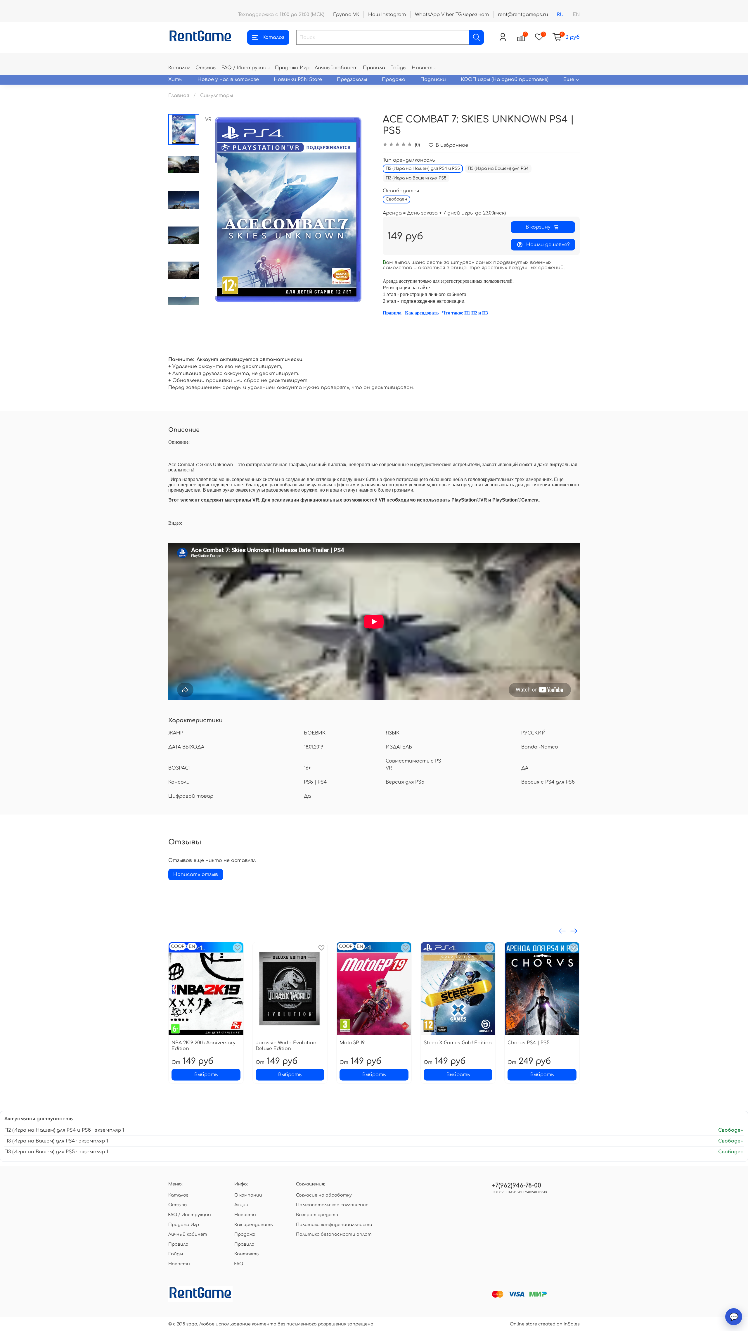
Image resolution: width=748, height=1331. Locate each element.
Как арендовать (422, 312)
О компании (248, 1195)
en (576, 14)
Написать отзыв (195, 874)
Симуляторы (216, 95)
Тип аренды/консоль (409, 160)
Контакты (246, 1254)
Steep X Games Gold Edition (458, 1042)
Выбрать (206, 1074)
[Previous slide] (214, 210)
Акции (241, 1204)
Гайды (398, 67)
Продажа (393, 79)
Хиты (175, 79)
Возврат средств (317, 1214)
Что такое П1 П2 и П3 (465, 312)
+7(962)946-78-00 (516, 1185)
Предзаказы (352, 79)
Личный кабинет (336, 67)
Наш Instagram (387, 14)
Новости (424, 67)
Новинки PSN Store (298, 79)
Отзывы (206, 67)
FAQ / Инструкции (246, 67)
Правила (374, 67)
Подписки (433, 79)
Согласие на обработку (324, 1195)
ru (560, 14)
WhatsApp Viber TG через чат (452, 14)
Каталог (273, 37)
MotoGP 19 (352, 1042)
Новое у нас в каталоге (228, 79)
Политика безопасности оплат (334, 1234)
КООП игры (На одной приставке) (504, 79)
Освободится (401, 190)
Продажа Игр (292, 67)
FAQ (238, 1263)
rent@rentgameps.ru (523, 14)
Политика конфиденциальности (334, 1224)
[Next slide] (184, 298)
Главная (178, 95)
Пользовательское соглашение (332, 1204)
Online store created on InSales (545, 1324)
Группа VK (346, 14)
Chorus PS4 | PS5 (529, 1042)
